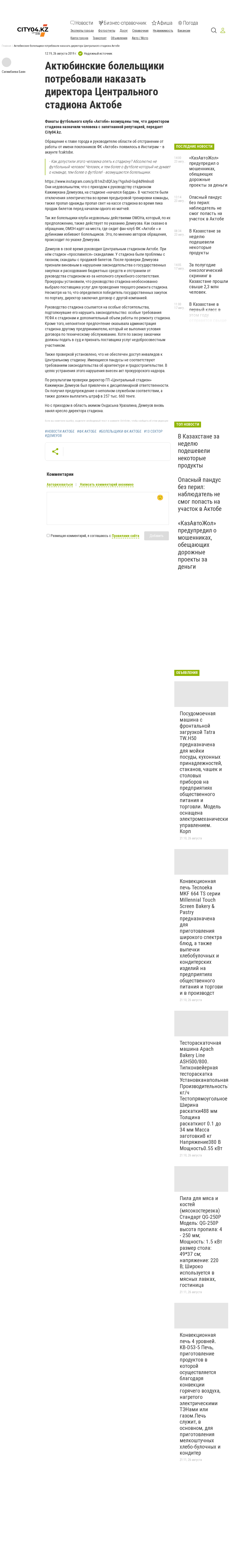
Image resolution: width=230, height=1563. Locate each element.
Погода (190, 23)
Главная (6, 45)
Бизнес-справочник (125, 23)
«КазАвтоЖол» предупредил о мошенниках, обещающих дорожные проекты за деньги (208, 171)
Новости (84, 23)
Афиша (164, 23)
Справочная (140, 30)
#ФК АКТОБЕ (86, 431)
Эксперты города (82, 30)
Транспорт (99, 38)
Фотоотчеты (106, 30)
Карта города (79, 38)
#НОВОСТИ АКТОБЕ (59, 431)
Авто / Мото (140, 38)
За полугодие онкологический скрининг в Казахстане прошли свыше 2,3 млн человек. (208, 278)
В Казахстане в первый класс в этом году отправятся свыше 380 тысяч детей (208, 315)
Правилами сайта (125, 536)
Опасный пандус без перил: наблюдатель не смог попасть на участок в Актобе (206, 208)
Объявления (119, 38)
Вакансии (184, 30)
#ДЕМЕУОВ (53, 436)
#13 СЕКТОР (153, 431)
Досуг (124, 30)
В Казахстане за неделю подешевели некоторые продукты (205, 241)
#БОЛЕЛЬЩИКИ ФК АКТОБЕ (120, 431)
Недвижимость (163, 30)
